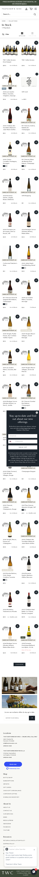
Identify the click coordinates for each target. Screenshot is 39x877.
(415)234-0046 (7, 745)
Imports (6, 784)
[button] (13, 764)
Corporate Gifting (10, 793)
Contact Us (7, 810)
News (5, 817)
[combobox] (11, 441)
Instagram (7, 823)
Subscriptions (8, 780)
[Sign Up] (32, 718)
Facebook (7, 827)
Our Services (8, 814)
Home (4, 21)
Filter (7, 34)
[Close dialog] (37, 413)
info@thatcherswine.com (10, 743)
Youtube (6, 830)
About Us (6, 807)
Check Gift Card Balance (12, 790)
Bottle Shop (7, 777)
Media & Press (8, 820)
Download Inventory (11, 797)
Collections (13, 21)
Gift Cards (7, 787)
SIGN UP (23, 447)
